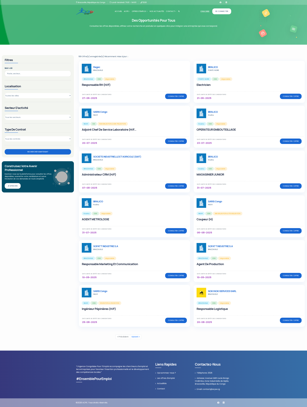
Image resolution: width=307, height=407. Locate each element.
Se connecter (221, 11)
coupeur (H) (205, 219)
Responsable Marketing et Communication (110, 264)
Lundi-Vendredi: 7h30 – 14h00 (123, 2)
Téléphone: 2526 (204, 372)
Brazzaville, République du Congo (91, 2)
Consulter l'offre (176, 96)
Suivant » (136, 336)
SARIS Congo (100, 111)
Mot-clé (8, 68)
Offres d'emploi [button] (139, 11)
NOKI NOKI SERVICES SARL (222, 291)
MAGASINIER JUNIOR (210, 174)
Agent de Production (210, 264)
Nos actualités (157, 11)
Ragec (96, 67)
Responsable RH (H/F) (96, 85)
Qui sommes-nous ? (166, 372)
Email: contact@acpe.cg (208, 389)
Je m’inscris (13, 186)
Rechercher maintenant (37, 152)
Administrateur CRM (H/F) (99, 174)
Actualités (162, 383)
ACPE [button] (126, 11)
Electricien (203, 85)
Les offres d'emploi (166, 378)
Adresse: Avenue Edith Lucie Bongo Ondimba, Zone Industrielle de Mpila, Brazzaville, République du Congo (212, 381)
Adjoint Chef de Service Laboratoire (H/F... (109, 129)
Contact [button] (170, 11)
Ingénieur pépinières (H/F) (99, 309)
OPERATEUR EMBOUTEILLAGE (216, 129)
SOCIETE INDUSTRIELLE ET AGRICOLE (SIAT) (117, 156)
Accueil (118, 11)
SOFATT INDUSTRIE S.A (105, 246)
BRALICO (213, 67)
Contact (161, 388)
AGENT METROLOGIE (95, 219)
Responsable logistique (212, 309)
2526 (144, 2)
